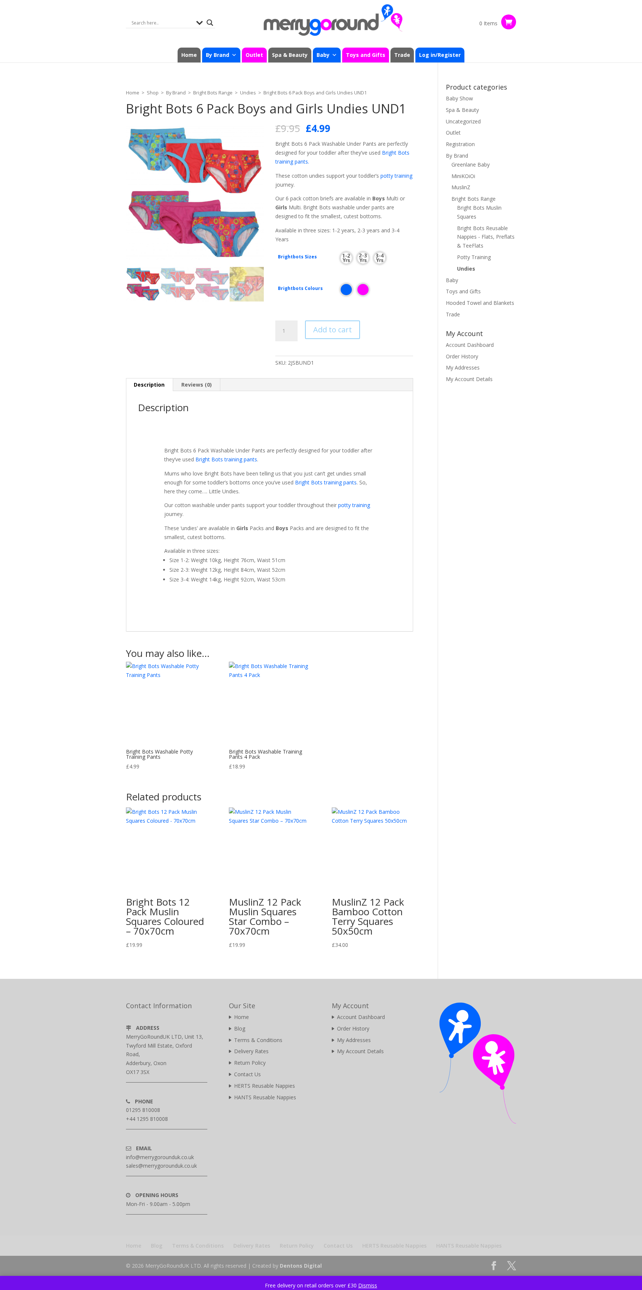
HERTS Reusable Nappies (264, 1085)
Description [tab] (149, 384)
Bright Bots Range (213, 92)
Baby (452, 280)
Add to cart (332, 330)
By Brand (176, 92)
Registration (460, 144)
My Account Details (469, 379)
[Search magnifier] (210, 22)
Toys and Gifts (365, 54)
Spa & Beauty (290, 54)
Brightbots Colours (300, 288)
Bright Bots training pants (226, 459)
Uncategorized (463, 121)
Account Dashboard (470, 344)
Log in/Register (440, 54)
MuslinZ (460, 187)
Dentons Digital (301, 1265)
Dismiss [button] (367, 1285)
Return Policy (250, 1062)
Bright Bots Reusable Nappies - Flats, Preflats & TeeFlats (486, 237)
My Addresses (463, 367)
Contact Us (247, 1074)
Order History (462, 356)
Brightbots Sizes (297, 257)
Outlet (254, 54)
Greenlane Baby (470, 164)
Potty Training (474, 257)
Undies (248, 92)
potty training (396, 175)
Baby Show (459, 98)
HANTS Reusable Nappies (265, 1097)
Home (189, 54)
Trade (402, 54)
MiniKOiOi (463, 176)
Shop (153, 92)
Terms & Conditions (258, 1040)
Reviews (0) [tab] (196, 384)
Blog (239, 1028)
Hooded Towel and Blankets (480, 302)
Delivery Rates (251, 1051)
